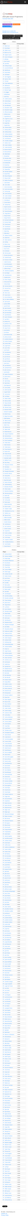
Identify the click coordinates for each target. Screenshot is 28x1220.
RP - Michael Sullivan (7, 1041)
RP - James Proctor (7, 878)
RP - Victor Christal (7, 1173)
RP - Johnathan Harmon (8, 909)
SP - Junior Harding (7, 957)
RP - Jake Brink (6, 871)
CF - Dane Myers (6, 48)
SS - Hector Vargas (7, 279)
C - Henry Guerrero (7, 281)
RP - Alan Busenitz (7, 620)
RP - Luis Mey (5, 582)
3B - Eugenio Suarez (7, 54)
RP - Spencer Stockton (7, 1136)
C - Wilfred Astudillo (7, 517)
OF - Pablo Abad (6, 442)
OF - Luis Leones (6, 394)
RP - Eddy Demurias (7, 807)
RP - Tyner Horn (6, 1171)
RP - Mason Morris (7, 1025)
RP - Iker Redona (6, 853)
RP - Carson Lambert (7, 719)
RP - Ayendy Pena (6, 666)
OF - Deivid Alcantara (7, 211)
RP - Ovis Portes (6, 1069)
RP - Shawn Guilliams (7, 1129)
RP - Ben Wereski (6, 677)
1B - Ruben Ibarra (7, 478)
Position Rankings (7, 24)
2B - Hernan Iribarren (7, 286)
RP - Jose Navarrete (7, 937)
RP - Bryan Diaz (6, 697)
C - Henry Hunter (6, 284)
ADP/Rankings (18, 35)
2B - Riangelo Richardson (8, 471)
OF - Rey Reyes (6, 467)
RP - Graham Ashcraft (7, 574)
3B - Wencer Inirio (7, 515)
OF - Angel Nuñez (6, 121)
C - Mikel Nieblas (6, 418)
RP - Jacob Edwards (7, 862)
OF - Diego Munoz (7, 213)
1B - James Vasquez (7, 310)
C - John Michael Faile (7, 334)
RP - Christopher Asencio (8, 732)
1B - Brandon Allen (7, 158)
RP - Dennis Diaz (6, 776)
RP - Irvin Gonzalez (7, 856)
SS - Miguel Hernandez (8, 416)
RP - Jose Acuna (6, 931)
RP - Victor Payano (7, 1177)
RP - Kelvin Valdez (6, 966)
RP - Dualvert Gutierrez (8, 794)
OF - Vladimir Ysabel (7, 508)
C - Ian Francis (6, 290)
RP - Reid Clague (6, 1096)
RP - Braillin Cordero (7, 684)
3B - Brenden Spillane (7, 171)
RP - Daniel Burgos (7, 750)
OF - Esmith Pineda (7, 257)
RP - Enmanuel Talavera (8, 820)
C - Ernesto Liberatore (8, 255)
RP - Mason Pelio (6, 1028)
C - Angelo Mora (6, 125)
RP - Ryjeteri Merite (7, 1114)
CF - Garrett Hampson (8, 266)
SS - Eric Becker (6, 251)
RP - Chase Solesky (7, 600)
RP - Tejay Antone (6, 604)
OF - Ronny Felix (6, 475)
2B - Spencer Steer (7, 79)
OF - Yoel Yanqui (6, 537)
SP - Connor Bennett (7, 743)
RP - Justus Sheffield (7, 961)
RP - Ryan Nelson (6, 1111)
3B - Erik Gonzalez (7, 253)
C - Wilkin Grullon (6, 519)
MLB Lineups (16, 24)
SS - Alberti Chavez (7, 103)
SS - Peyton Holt (6, 451)
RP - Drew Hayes (6, 787)
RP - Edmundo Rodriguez (8, 814)
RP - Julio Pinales (6, 953)
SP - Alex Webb (6, 626)
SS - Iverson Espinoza (7, 297)
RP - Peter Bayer (6, 1080)
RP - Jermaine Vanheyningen (9, 891)
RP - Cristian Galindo (7, 745)
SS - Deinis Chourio (7, 209)
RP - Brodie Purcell (7, 690)
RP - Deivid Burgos (7, 772)
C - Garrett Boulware (7, 264)
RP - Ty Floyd (5, 1166)
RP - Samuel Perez (7, 1120)
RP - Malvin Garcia (7, 1019)
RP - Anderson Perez (7, 633)
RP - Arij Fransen (6, 662)
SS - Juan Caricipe (6, 361)
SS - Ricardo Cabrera (7, 473)
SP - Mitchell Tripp (7, 1045)
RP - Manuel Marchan (7, 1021)
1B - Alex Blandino (7, 105)
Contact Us (4, 1213)
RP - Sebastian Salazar (7, 1125)
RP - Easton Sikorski (7, 805)
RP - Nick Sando (6, 1065)
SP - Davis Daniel (6, 765)
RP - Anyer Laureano (7, 657)
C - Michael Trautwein (7, 411)
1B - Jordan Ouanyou (7, 341)
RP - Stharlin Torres (7, 1144)
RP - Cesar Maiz (6, 726)
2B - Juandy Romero (7, 367)
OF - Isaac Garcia (6, 295)
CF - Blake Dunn (6, 46)
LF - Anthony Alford (7, 129)
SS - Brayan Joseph (7, 167)
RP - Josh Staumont (7, 944)
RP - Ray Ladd (6, 1087)
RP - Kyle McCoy (6, 977)
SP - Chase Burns (6, 565)
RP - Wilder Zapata (7, 1188)
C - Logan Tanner (6, 392)
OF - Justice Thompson (8, 374)
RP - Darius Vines (6, 754)
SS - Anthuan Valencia (7, 136)
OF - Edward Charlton (7, 235)
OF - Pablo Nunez (6, 447)
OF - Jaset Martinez (7, 314)
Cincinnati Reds (6, 18)
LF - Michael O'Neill (7, 409)
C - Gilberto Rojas (7, 268)
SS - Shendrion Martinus (8, 491)
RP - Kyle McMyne (6, 979)
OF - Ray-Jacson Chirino (8, 464)
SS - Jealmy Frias (6, 321)
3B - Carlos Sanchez (7, 193)
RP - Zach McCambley (7, 596)
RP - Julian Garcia (6, 602)
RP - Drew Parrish (6, 790)
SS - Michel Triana (6, 414)
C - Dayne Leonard (7, 206)
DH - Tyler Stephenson (8, 83)
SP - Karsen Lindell (7, 964)
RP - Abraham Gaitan (7, 611)
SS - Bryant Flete (6, 173)
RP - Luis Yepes (6, 1005)
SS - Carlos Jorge (6, 191)
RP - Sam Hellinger (7, 1118)
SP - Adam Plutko (6, 613)
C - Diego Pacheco (7, 218)
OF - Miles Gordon (7, 420)
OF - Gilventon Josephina (8, 270)
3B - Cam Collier (6, 184)
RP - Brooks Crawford (7, 695)
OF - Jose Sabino (6, 354)
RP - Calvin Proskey (7, 710)
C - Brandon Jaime (7, 160)
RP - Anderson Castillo (8, 631)
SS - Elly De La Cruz (7, 52)
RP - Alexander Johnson (8, 629)
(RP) (12, 18)
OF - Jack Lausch (6, 301)
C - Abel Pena (6, 96)
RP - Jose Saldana (6, 939)
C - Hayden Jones (6, 277)
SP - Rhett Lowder (6, 589)
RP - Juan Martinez (7, 948)
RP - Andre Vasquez (7, 637)
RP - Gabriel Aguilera (7, 836)
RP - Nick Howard (6, 1063)
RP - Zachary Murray (7, 1199)
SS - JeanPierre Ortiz (7, 323)
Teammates (17, 38)
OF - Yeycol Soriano (7, 535)
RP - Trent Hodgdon (7, 1153)
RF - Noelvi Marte (6, 72)
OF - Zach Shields (6, 544)
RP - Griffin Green (6, 845)
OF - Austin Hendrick (7, 147)
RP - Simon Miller (6, 1133)
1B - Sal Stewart (6, 74)
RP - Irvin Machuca (7, 858)
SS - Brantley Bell (6, 162)
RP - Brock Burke (6, 563)
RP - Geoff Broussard (7, 838)
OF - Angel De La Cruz (7, 118)
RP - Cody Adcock (7, 737)
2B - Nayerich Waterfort (8, 434)
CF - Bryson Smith (6, 178)
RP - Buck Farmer (6, 706)
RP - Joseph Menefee (7, 942)
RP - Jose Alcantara (7, 933)
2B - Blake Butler (6, 154)
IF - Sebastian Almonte (8, 486)
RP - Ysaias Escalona (7, 1195)
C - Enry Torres (6, 248)
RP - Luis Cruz (6, 992)
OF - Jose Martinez (7, 352)
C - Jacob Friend (6, 306)
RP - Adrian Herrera (7, 615)
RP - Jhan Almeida (6, 898)
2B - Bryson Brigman (7, 176)
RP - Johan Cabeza (7, 906)
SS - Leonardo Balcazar (8, 68)
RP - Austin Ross (6, 664)
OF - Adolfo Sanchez (7, 98)
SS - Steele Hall (6, 495)
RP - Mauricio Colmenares (8, 1034)
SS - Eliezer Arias (6, 244)
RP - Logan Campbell (7, 983)
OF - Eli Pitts (5, 242)
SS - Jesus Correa (6, 326)
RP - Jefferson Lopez (7, 889)
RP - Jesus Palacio (6, 895)
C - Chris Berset (6, 200)
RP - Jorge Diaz (6, 928)
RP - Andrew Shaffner (7, 646)
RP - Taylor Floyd (6, 1149)
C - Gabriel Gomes (7, 262)
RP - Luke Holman (6, 1012)
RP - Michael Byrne (7, 1036)
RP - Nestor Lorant (7, 1058)
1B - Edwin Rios (6, 237)
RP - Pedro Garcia (7, 1078)
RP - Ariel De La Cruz (7, 659)
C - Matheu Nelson (7, 405)
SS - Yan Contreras (7, 526)
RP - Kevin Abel (6, 972)
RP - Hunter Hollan (7, 849)
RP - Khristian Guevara (8, 975)
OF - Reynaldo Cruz (7, 469)
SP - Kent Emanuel (7, 968)
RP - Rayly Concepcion (8, 1089)
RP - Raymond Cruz (7, 1091)
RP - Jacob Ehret (6, 864)
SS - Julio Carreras (7, 370)
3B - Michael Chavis (7, 407)
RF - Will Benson (6, 85)
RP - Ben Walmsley (7, 675)
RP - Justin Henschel (7, 959)
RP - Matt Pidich (6, 1032)
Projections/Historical (8, 35)
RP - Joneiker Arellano (7, 922)
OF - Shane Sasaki (6, 489)
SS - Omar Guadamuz (7, 440)
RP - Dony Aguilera (7, 785)
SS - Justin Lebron (6, 376)
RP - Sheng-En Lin (6, 1131)
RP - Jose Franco (6, 578)
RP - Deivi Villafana (7, 770)
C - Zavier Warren (7, 546)
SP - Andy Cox (6, 649)
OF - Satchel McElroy (7, 484)
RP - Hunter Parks (6, 851)
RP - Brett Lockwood (7, 688)
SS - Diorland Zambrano (8, 220)
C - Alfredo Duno (6, 114)
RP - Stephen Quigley (7, 1142)
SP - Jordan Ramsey (7, 926)
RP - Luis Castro (6, 990)
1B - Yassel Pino (6, 530)
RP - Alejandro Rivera (7, 622)
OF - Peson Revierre (7, 449)
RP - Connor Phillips (7, 569)
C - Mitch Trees (6, 425)
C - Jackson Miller (6, 303)
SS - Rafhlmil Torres (7, 460)
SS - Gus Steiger (6, 273)
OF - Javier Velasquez (7, 317)
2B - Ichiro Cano (6, 292)
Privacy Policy (4, 1215)
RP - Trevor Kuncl (6, 1155)
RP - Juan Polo (6, 950)
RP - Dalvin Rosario (7, 748)
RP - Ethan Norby (6, 825)
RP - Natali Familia (7, 1050)
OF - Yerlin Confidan (7, 533)
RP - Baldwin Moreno (7, 668)
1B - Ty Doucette (6, 500)
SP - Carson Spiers (7, 723)
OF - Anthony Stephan (7, 134)
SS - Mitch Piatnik (6, 422)
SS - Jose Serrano (6, 356)
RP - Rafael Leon (6, 1083)
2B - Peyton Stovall (7, 453)
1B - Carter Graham (7, 196)
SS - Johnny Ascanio (7, 337)
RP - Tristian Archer (7, 1164)
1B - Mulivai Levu (6, 427)
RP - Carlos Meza (6, 715)
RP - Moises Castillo (7, 1047)
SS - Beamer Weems (7, 149)
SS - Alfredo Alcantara (7, 112)
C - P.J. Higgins (6, 92)
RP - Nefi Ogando (6, 1054)
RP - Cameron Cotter (7, 712)
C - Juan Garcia (6, 363)
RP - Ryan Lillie (6, 1109)
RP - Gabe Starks (6, 834)
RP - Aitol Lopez (6, 618)
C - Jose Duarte (6, 350)
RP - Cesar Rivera (6, 728)
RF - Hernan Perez (7, 288)
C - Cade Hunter (6, 182)
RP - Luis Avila (6, 988)
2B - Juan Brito (6, 63)
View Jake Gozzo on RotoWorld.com (10, 32)
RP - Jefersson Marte (7, 887)
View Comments (6, 26)
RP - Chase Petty (6, 567)
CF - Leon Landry (6, 387)
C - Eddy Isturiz (6, 233)
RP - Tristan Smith (6, 1162)
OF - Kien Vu (5, 378)
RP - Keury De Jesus (7, 970)
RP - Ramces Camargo (8, 1085)
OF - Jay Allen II (6, 319)
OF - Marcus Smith (7, 400)
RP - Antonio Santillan (7, 556)
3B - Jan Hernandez (7, 312)
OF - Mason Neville (7, 403)
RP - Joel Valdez (6, 904)
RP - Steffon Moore (7, 1140)
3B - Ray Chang (6, 462)
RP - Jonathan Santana (7, 920)
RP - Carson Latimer (7, 721)
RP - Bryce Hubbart (7, 704)
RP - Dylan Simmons (7, 803)
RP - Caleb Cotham (7, 708)
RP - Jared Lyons (6, 880)
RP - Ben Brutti (6, 673)
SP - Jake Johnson (6, 875)
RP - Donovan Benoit (7, 783)
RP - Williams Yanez (7, 1193)
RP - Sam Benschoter (7, 1116)
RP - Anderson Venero (8, 635)
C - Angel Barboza (7, 116)
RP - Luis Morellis (6, 999)
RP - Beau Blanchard (7, 671)
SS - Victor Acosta (6, 506)
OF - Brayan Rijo (6, 169)
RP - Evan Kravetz (6, 827)
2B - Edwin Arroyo (7, 50)
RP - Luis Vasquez (6, 1003)
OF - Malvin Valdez (7, 398)
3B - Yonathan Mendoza (8, 542)
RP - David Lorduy (7, 761)
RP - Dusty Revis (6, 801)
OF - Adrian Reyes (7, 101)
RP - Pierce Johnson (7, 587)
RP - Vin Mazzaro (6, 1182)
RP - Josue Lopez (6, 946)
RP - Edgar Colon (6, 809)
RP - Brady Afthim (6, 682)
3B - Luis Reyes (6, 396)
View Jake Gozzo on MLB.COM (8, 31)
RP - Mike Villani (6, 1043)
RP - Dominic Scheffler (7, 781)
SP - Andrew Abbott (7, 554)
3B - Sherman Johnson (8, 493)
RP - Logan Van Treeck (8, 986)
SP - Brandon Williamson (8, 560)
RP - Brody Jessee (6, 693)
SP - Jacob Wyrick (6, 867)
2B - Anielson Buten (7, 127)
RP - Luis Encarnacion (7, 997)
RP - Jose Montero (7, 935)
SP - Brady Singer (6, 558)
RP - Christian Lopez (7, 730)
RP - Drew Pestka (6, 792)
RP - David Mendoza (7, 763)
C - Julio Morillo (6, 372)
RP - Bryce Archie (6, 701)
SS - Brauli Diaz (6, 165)
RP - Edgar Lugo (6, 812)
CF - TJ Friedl (5, 81)
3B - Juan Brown (6, 359)
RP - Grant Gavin (6, 842)
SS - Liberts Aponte (7, 389)
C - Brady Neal (6, 156)
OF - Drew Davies (6, 224)
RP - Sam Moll (6, 591)
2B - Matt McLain (6, 70)
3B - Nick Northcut (7, 436)
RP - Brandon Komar (7, 686)
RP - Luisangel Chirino (7, 1008)
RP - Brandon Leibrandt (8, 598)
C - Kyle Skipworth (7, 385)
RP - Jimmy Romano (7, 900)
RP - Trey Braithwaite (7, 1158)
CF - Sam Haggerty (7, 76)
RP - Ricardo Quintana (7, 1098)
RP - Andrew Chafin (7, 640)
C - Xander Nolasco (7, 522)
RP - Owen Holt (6, 1072)
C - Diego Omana (6, 215)
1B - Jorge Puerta (6, 345)
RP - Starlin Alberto (7, 1138)
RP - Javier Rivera (6, 882)
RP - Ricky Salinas (6, 1100)
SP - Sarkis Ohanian (7, 1122)
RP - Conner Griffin (7, 741)
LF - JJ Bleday (5, 59)
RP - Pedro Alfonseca (7, 1076)
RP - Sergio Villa (6, 1127)
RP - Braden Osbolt (7, 679)
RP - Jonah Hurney (7, 915)
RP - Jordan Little (6, 924)
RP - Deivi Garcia (6, 767)
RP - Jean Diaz (6, 884)
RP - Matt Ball (6, 1030)
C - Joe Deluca (6, 332)
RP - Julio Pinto (6, 955)
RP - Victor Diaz (6, 1175)
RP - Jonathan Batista (7, 917)
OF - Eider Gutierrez (7, 240)
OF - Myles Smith (6, 429)
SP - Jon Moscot (6, 913)
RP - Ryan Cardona (7, 1105)
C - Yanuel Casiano (7, 528)
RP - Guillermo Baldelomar (9, 847)
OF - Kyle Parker (6, 383)
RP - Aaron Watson (7, 609)
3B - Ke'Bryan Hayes (7, 65)
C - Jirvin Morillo (6, 330)
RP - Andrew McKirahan (8, 644)
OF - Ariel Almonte (7, 138)
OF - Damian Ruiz (6, 204)
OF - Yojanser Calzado (8, 539)
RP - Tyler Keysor (6, 1169)
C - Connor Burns (6, 202)
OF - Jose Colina (6, 348)
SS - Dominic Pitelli (7, 222)
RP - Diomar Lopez (7, 779)
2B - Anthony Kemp (7, 132)
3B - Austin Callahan (7, 145)
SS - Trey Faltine (6, 497)
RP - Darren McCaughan (8, 757)
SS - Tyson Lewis (6, 502)
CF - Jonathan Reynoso (8, 339)
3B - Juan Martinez (7, 365)
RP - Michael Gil (6, 1039)
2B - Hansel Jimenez (7, 275)
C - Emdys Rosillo (6, 246)
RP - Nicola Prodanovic (8, 1067)
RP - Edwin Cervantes (7, 816)
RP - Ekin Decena (6, 818)
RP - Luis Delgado (6, 995)
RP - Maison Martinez (7, 1017)
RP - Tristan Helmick (7, 1160)
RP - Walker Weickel (7, 1186)
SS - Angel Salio (6, 123)
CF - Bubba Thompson (8, 180)
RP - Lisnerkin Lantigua (8, 981)
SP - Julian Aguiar (6, 580)
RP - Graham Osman (7, 840)
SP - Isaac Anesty (6, 860)
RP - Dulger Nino (6, 796)
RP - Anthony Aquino (7, 653)
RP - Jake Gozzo (6, 873)
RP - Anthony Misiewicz (8, 655)
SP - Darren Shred (7, 759)
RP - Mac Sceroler (6, 1014)
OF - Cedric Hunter (7, 198)
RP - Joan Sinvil (6, 902)
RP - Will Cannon (6, 1191)
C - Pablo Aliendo (6, 444)
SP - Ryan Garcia (6, 1107)
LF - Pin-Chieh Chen (7, 456)
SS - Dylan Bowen (6, 229)
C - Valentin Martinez (7, 504)
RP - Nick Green (6, 1061)
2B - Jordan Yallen (7, 343)
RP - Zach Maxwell (7, 593)
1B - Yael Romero (6, 524)
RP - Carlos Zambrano (8, 717)
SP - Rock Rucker (6, 1103)
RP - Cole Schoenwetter (8, 739)
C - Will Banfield (6, 94)
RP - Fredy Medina (7, 831)
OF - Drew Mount (6, 226)
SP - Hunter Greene (7, 576)
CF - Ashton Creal (6, 143)
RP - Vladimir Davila (7, 1184)
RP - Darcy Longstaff (7, 752)
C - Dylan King (6, 231)
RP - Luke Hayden (6, 1010)
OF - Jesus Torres (6, 328)
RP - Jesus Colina (6, 893)
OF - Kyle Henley (6, 381)
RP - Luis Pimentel (6, 1001)
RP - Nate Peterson (7, 1052)
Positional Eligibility (7, 38)
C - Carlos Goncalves (7, 187)
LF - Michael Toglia (7, 90)
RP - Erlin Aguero (6, 823)
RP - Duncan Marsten (7, 798)
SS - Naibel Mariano (7, 431)
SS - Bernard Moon (7, 151)
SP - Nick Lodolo (6, 585)
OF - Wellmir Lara (6, 513)
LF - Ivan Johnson (6, 88)
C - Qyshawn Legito (7, 458)
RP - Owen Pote (6, 1074)
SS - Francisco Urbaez (7, 259)
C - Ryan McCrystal (7, 480)
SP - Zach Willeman (7, 1197)
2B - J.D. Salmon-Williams (8, 299)
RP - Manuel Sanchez (7, 1023)
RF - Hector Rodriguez (7, 57)
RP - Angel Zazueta (7, 651)
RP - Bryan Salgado (7, 699)
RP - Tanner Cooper (7, 1147)
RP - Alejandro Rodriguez (8, 624)
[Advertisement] (14, 8)
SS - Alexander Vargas (7, 110)
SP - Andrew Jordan (7, 642)
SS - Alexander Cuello (7, 107)
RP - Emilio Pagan (6, 571)
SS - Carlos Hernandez (8, 189)
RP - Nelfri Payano (7, 1056)
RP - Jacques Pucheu (7, 869)
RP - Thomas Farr (6, 1151)
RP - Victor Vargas (7, 1180)
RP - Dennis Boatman (7, 774)
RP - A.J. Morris (6, 607)
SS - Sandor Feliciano (7, 482)
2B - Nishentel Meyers (7, 438)
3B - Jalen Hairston (7, 308)
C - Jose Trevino (6, 61)
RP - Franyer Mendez (7, 829)
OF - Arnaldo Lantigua (7, 140)
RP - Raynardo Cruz (7, 1094)
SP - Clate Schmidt (7, 734)
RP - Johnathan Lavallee (8, 911)
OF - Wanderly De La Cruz (8, 511)
